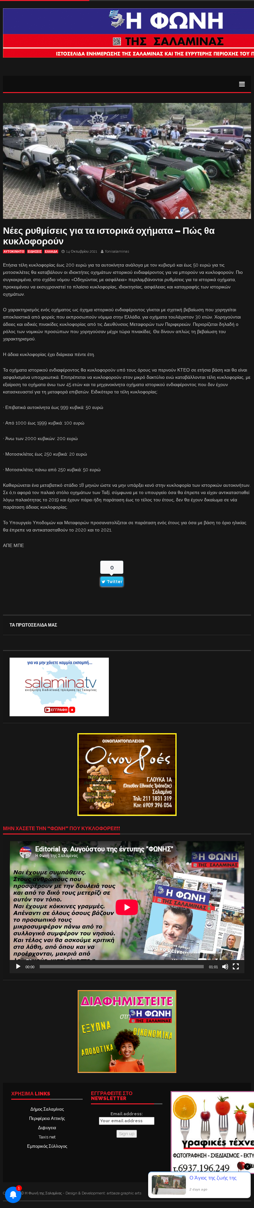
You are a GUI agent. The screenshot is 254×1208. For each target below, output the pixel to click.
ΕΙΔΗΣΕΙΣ (34, 251)
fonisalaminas (117, 251)
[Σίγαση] (225, 966)
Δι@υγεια (47, 1127)
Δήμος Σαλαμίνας (47, 1109)
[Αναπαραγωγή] (18, 966)
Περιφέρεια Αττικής (47, 1118)
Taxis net (47, 1136)
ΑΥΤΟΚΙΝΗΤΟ (14, 251)
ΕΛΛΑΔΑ (51, 251)
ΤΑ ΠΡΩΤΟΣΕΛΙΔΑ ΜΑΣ (33, 625)
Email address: (126, 1113)
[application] (127, 907)
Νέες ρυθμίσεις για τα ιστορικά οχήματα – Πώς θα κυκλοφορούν (109, 236)
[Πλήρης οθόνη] (236, 966)
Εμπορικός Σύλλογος (47, 1146)
